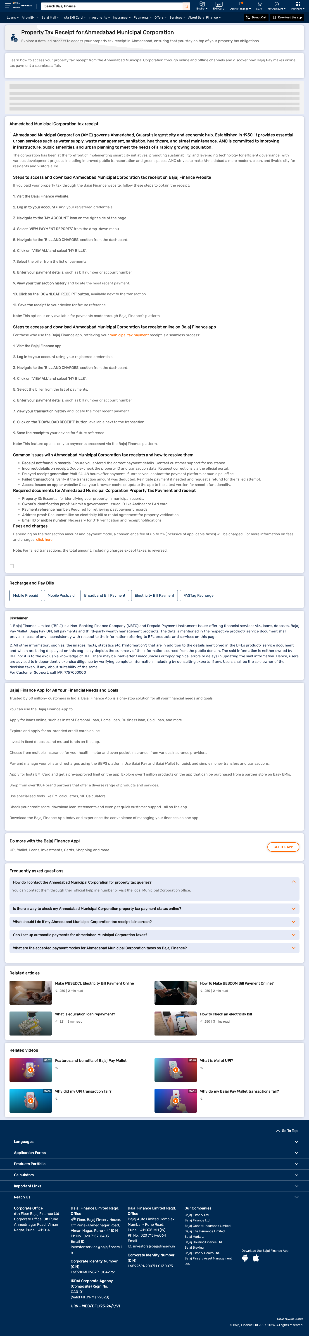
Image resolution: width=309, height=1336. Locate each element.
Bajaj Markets (194, 1237)
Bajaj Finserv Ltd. (197, 1215)
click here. (44, 539)
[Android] (245, 1258)
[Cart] (259, 4)
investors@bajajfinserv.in (154, 1246)
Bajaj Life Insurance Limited (205, 1231)
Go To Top (290, 1131)
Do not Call (259, 17)
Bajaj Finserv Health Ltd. (202, 1253)
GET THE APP (283, 847)
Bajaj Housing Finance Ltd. (204, 1242)
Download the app (290, 17)
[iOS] (255, 1258)
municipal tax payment (129, 335)
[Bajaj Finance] (22, 5)
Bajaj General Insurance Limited (208, 1226)
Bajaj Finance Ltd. (197, 1220)
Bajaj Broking (194, 1247)
